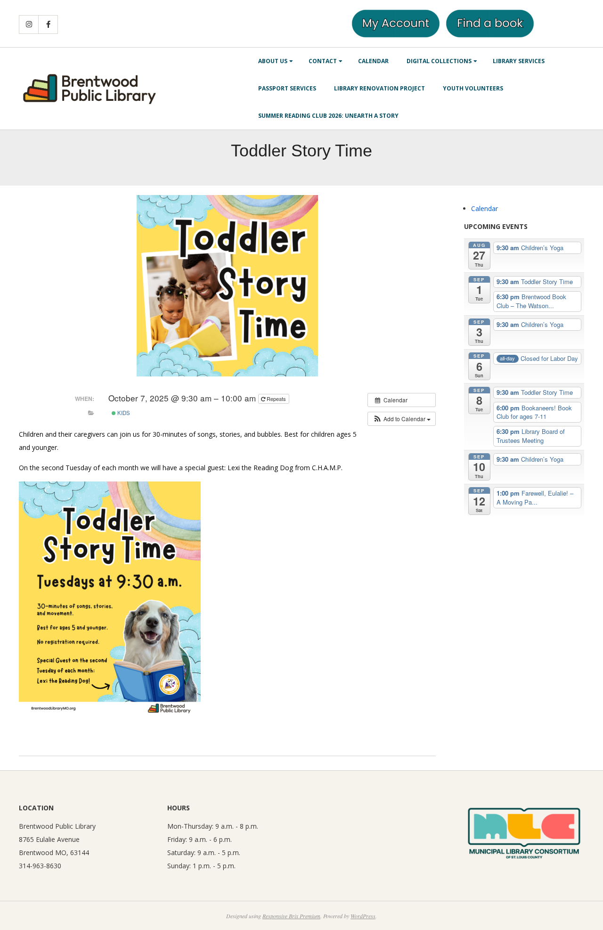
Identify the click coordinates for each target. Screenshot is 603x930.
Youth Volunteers (473, 88)
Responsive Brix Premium (291, 916)
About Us (272, 61)
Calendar (373, 61)
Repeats (276, 398)
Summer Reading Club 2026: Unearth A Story (328, 116)
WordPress (362, 916)
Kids (123, 412)
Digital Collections (439, 61)
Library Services (519, 61)
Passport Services (287, 88)
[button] (401, 418)
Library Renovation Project (379, 88)
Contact (323, 61)
